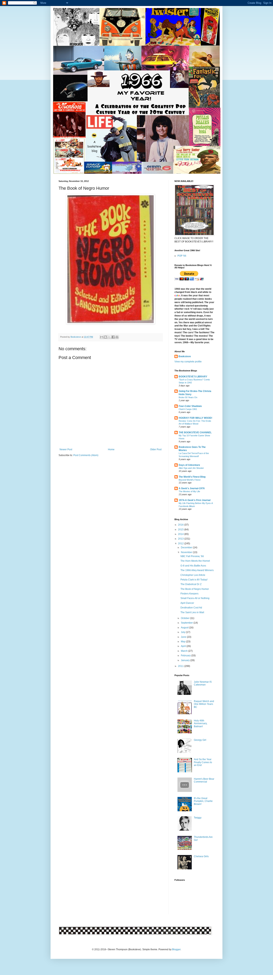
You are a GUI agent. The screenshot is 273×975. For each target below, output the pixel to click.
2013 (181, 538)
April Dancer (187, 603)
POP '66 (181, 255)
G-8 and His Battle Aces (193, 565)
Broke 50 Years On (188, 397)
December (187, 547)
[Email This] (102, 337)
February (186, 655)
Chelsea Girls (201, 856)
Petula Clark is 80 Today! (193, 579)
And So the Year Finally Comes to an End (203, 762)
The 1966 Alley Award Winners (197, 570)
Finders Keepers (189, 593)
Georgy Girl (200, 740)
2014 (181, 534)
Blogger (176, 949)
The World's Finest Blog (192, 476)
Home (111, 449)
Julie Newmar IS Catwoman (203, 683)
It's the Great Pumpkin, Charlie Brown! (203, 801)
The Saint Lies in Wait (192, 612)
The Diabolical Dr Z (190, 584)
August (185, 627)
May (183, 641)
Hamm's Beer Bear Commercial (204, 780)
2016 (181, 524)
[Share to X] (109, 337)
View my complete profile (188, 361)
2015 (181, 529)
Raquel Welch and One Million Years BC (204, 704)
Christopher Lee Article (192, 575)
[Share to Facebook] (113, 337)
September (187, 622)
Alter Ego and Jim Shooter (191, 468)
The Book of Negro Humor (194, 589)
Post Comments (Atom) (85, 455)
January (185, 660)
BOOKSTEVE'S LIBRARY (193, 376)
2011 (181, 666)
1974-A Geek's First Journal (194, 500)
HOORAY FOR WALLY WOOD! (195, 418)
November (187, 552)
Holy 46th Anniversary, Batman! (200, 723)
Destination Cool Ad (191, 607)
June (184, 637)
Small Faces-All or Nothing (194, 598)
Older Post (155, 449)
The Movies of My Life (189, 491)
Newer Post (66, 449)
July (183, 632)
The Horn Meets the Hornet (195, 560)
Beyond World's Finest (189, 480)
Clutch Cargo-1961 (188, 409)
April (183, 646)
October (185, 618)
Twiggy (197, 817)
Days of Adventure (189, 465)
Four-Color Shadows (190, 406)
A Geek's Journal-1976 (192, 488)
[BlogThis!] (106, 337)
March (184, 651)
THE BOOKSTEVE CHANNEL (195, 432)
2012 (181, 543)
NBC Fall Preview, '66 (192, 556)
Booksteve (184, 356)
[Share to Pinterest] (117, 337)
